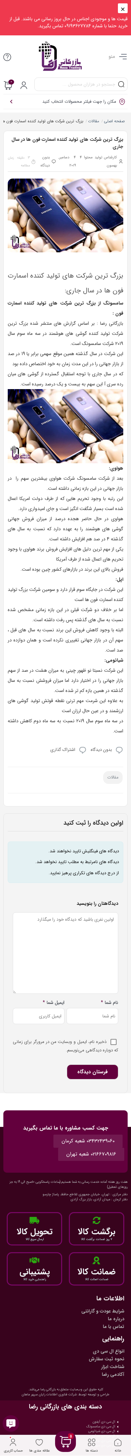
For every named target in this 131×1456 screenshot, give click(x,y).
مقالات (93, 121)
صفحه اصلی (113, 121)
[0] (65, 1449)
